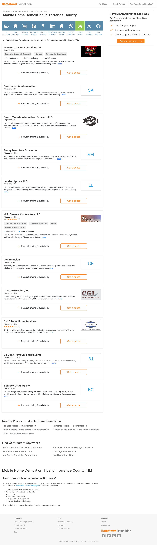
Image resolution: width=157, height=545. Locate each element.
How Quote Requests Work (24, 522)
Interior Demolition (71, 33)
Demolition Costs (20, 529)
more (60, 64)
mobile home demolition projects (28, 486)
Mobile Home (79, 33)
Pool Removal (89, 33)
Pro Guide (61, 525)
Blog (15, 532)
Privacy (83, 541)
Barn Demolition (15, 33)
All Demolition (6, 33)
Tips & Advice (119, 4)
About (103, 522)
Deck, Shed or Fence (52, 33)
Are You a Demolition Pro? (141, 4)
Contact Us (105, 525)
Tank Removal (98, 33)
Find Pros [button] (103, 4)
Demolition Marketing (65, 522)
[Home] (17, 4)
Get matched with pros (131, 41)
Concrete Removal (43, 33)
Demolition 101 (19, 525)
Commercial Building (34, 33)
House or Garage (61, 33)
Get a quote (73, 72)
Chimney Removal (24, 33)
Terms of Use (93, 541)
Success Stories (64, 529)
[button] (104, 536)
